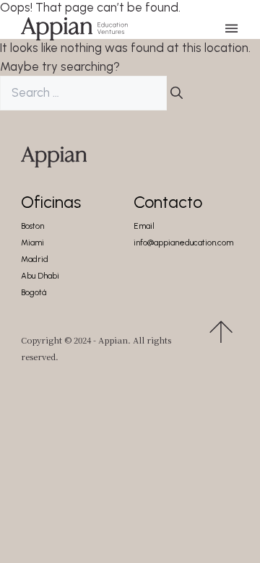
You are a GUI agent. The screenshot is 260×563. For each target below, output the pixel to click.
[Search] (176, 93)
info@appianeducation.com (183, 243)
